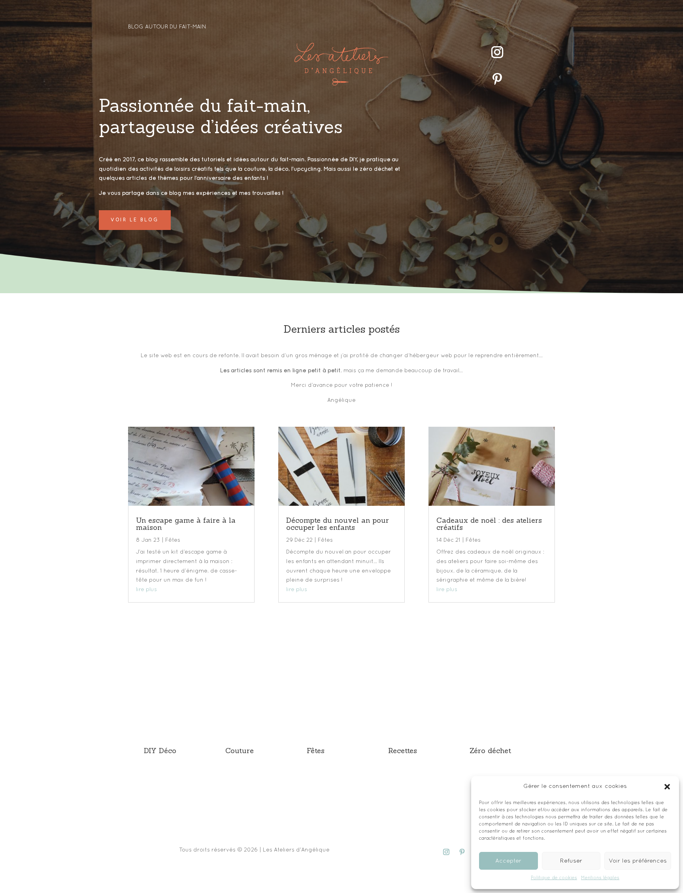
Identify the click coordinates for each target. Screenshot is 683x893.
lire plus (146, 589)
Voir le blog (135, 220)
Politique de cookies (554, 878)
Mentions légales (600, 878)
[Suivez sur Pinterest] (497, 79)
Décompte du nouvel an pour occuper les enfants (337, 525)
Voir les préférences (638, 861)
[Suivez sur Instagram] (497, 52)
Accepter (508, 861)
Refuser (571, 861)
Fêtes (172, 540)
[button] (667, 787)
